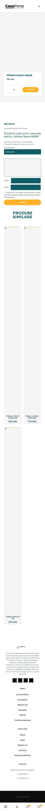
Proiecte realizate (22, 720)
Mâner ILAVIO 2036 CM (12, 417)
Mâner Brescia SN (13, 617)
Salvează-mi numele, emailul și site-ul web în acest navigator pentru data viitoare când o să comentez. (22, 194)
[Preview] (18, 240)
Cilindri (22, 715)
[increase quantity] (19, 89)
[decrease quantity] (9, 89)
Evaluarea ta (9, 148)
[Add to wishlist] (18, 236)
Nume (7, 180)
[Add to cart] (18, 229)
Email (6, 187)
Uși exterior (23, 699)
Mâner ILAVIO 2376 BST (32, 417)
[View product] (18, 233)
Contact (23, 750)
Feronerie (22, 710)
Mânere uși (23, 705)
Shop (22, 740)
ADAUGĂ (30, 90)
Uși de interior (22, 694)
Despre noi (22, 745)
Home (22, 735)
